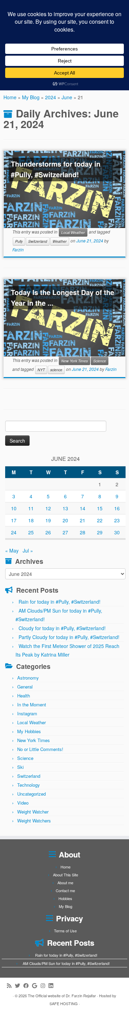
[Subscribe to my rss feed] (11, 985)
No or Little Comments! (40, 749)
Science (99, 360)
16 (117, 508)
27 (65, 532)
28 (82, 532)
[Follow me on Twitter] (19, 985)
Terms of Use (65, 930)
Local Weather (73, 232)
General (25, 686)
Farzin (18, 249)
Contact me (65, 890)
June (67, 97)
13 (65, 508)
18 (31, 520)
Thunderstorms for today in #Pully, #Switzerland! (55, 169)
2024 (50, 97)
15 (100, 508)
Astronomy (28, 677)
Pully (19, 241)
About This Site (65, 874)
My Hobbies (29, 731)
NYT (41, 369)
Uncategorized (31, 794)
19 (48, 520)
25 (31, 532)
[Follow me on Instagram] (45, 985)
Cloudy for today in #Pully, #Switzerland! (62, 628)
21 (82, 520)
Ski (20, 767)
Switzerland (37, 241)
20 (65, 520)
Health (23, 695)
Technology (28, 785)
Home (10, 97)
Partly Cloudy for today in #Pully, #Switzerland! (69, 637)
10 (14, 508)
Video (23, 802)
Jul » (28, 550)
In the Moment (31, 704)
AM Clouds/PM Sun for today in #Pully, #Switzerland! (66, 963)
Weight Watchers (34, 820)
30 (117, 532)
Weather (60, 241)
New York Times (74, 360)
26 (48, 532)
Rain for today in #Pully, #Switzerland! (59, 601)
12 (48, 508)
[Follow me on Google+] (36, 985)
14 (82, 508)
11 (31, 508)
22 (100, 520)
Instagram (27, 713)
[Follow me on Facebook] (27, 985)
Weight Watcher (33, 811)
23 (117, 520)
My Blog (31, 97)
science (56, 369)
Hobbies (65, 898)
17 (14, 520)
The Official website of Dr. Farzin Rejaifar (62, 995)
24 (14, 532)
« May (12, 550)
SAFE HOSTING (64, 1003)
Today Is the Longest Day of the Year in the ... (62, 297)
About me (65, 882)
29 (100, 532)
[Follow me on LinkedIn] (52, 985)
